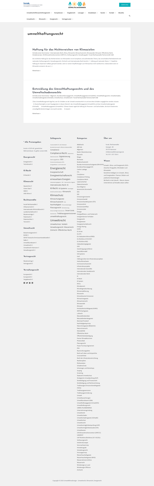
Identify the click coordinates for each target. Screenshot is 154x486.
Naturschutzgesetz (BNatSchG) (86, 326)
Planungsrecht (55, 207)
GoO (78, 256)
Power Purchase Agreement (85, 346)
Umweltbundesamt (29, 242)
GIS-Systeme (81, 254)
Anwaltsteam (92, 13)
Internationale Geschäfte (84, 269)
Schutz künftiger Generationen (57, 210)
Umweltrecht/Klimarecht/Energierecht (38, 13)
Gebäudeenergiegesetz (55, 182)
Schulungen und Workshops (85, 368)
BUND (25, 235)
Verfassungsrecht (72, 55)
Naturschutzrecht (82, 328)
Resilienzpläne (81, 360)
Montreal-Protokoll (83, 321)
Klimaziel (98, 53)
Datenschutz (70, 153)
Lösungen (81, 13)
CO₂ (78, 172)
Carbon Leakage (82, 169)
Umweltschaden (115, 96)
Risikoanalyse (81, 363)
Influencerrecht (28, 207)
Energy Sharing (81, 226)
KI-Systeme (63, 188)
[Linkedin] (32, 283)
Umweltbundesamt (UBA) (85, 400)
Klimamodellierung (83, 291)
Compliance (54, 150)
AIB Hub (79, 147)
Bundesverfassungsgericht (65, 96)
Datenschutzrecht (54, 156)
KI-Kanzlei (26, 175)
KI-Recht (54, 188)
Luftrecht (80, 313)
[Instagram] (29, 283)
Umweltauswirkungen (83, 398)
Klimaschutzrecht (80, 53)
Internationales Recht (56, 53)
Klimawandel (91, 53)
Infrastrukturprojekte (83, 266)
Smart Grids (69, 210)
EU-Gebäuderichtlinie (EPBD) (85, 236)
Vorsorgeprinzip (82, 452)
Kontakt (111, 13)
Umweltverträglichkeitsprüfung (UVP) (88, 425)
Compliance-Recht (58, 153)
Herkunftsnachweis (83, 261)
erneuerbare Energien (60, 179)
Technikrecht (27, 164)
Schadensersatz (37, 55)
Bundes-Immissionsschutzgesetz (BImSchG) (90, 164)
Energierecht (54, 19)
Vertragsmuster (66, 19)
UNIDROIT (80, 435)
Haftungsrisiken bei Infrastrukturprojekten (90, 259)
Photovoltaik (81, 341)
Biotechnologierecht (30, 233)
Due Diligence (81, 187)
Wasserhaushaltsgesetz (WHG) (86, 457)
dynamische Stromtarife (84, 189)
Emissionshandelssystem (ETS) (57, 162)
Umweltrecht (31, 19)
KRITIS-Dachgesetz (82, 311)
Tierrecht (26, 222)
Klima (65, 53)
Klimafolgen (70, 188)
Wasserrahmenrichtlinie (84, 460)
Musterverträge (28, 214)
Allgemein (53, 96)
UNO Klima (27, 193)
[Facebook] (24, 283)
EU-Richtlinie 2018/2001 (84, 239)
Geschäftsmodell (82, 251)
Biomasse (80, 159)
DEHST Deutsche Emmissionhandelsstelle (36, 237)
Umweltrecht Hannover (31, 247)
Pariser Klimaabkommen (84, 338)
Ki (67, 185)
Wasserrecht (69, 227)
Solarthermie (53, 213)
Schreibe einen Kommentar (40, 53)
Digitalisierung (64, 156)
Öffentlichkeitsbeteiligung (85, 336)
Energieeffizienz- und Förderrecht (58, 164)
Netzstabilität (81, 331)
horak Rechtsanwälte (30, 204)
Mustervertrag (28, 261)
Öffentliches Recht (107, 53)
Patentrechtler (28, 219)
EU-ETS (79, 234)
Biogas (79, 157)
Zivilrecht (53, 230)
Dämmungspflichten (55, 159)
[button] (124, 5)
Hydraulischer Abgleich (69, 182)
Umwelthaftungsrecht (103, 96)
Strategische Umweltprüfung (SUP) (87, 378)
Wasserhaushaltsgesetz (84, 455)
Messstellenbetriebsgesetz (85, 318)
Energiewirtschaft (56, 172)
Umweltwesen (81, 430)
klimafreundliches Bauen (56, 191)
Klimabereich (81, 286)
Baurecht (80, 154)
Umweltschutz (58, 98)
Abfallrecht (80, 144)
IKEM (25, 191)
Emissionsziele (81, 209)
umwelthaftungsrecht (58, 216)
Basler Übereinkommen (84, 152)
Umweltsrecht (68, 98)
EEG (61, 159)
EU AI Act (79, 231)
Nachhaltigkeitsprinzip (84, 323)
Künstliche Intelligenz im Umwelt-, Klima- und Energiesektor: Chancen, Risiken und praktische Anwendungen (116, 175)
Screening (80, 373)
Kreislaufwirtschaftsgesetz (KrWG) (87, 308)
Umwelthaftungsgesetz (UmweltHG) (85, 96)
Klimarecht (42, 19)
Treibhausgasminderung (84, 393)
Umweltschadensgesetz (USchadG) (42, 98)
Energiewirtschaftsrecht (61, 175)
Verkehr (64, 224)
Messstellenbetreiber (83, 316)
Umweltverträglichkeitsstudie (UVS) (87, 428)
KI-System (80, 281)
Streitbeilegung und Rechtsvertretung (88, 383)
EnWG (79, 229)
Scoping (79, 370)
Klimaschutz (56, 195)
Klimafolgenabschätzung (84, 289)
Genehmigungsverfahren (84, 249)
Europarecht (27, 274)
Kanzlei (103, 13)
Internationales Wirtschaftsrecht (33, 209)
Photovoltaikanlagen (66, 204)
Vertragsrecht (28, 263)
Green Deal (27, 188)
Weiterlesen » (36, 71)
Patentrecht (27, 217)
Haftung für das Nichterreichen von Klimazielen (63, 49)
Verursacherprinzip (83, 445)
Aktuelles (121, 13)
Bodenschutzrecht (82, 162)
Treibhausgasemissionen (66, 213)
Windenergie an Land (83, 465)
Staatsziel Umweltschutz (84, 375)
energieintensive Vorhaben (85, 216)
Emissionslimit (81, 204)
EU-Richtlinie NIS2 (82, 241)
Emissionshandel (82, 199)
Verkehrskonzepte (82, 442)
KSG (65, 202)
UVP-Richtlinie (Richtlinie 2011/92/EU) (88, 437)
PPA (78, 348)
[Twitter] (27, 283)
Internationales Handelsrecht (86, 271)
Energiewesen (81, 221)
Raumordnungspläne (83, 351)
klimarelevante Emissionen (85, 296)
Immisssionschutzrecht (84, 264)
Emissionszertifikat (82, 207)
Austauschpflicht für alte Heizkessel (58, 144)
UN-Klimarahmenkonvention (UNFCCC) (54, 55)
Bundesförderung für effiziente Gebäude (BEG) (61, 147)
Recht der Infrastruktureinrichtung (87, 358)
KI (77, 276)
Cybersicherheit (82, 182)
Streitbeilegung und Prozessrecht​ (87, 380)
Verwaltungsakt (83, 55)
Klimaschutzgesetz (57, 199)
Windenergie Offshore (84, 467)
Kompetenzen (58, 13)
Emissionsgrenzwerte (83, 197)
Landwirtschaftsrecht (30, 212)
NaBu (25, 240)
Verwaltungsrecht (29, 250)
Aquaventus (27, 186)
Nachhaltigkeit (55, 205)
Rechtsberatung (65, 207)
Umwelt (79, 395)
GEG (63, 182)
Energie (79, 212)
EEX (78, 194)
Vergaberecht (71, 13)
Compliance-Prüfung (83, 177)
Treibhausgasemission (84, 390)
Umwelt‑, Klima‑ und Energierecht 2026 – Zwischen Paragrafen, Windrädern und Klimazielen (116, 167)
